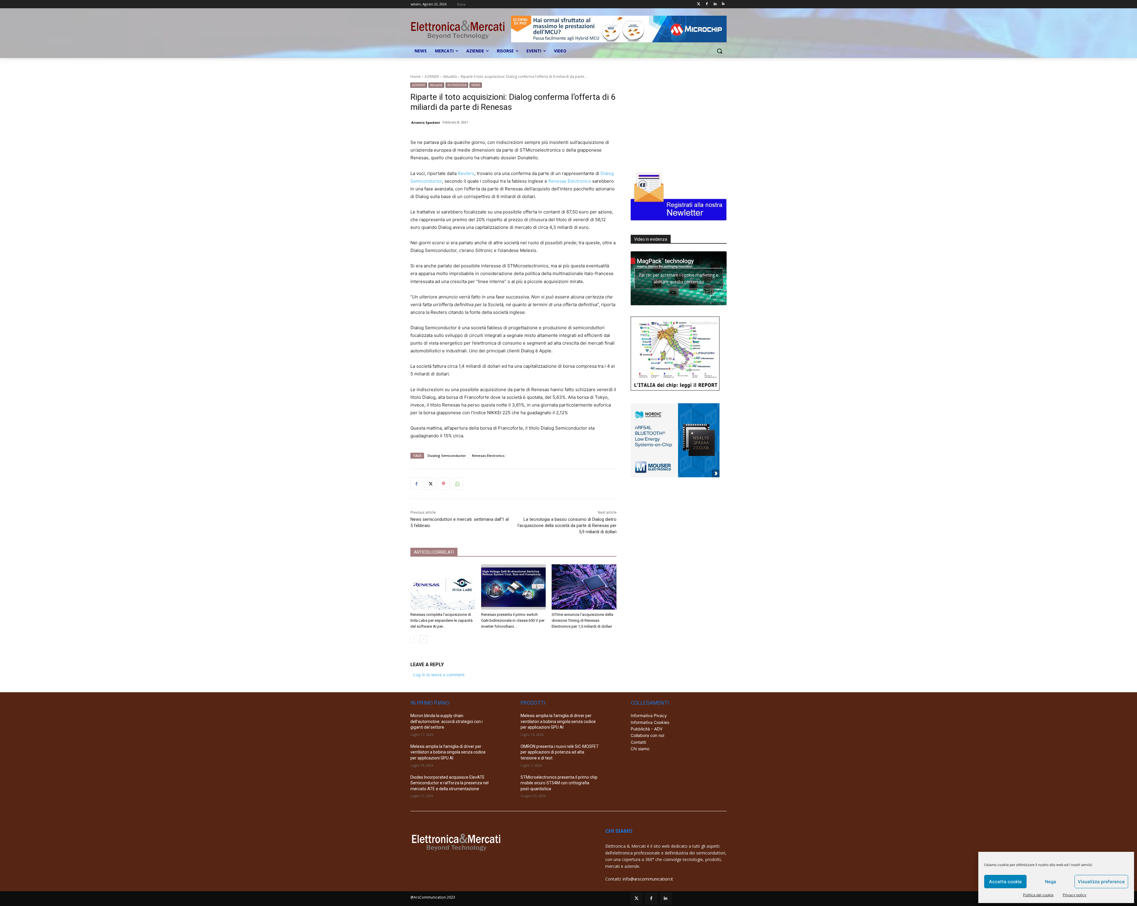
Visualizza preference (1101, 881)
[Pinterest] (443, 484)
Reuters (466, 173)
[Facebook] (707, 4)
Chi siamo (640, 748)
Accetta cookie (1005, 881)
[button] (719, 51)
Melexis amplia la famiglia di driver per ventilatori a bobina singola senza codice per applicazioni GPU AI (448, 752)
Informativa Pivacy (649, 715)
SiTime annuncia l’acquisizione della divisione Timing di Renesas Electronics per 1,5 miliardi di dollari (582, 620)
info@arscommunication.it (648, 879)
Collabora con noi (647, 735)
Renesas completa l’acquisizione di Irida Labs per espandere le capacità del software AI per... (441, 620)
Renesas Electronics (569, 181)
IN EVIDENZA (456, 85)
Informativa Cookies (650, 722)
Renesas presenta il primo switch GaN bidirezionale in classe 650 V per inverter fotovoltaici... (513, 620)
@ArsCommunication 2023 (432, 897)
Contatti (638, 742)
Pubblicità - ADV (646, 728)
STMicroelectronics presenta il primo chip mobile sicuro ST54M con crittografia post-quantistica (559, 783)
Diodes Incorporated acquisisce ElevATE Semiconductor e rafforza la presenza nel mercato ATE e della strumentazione (449, 783)
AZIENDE (432, 76)
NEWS (475, 85)
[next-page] (423, 639)
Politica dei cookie (1038, 895)
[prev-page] (414, 639)
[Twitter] (698, 4)
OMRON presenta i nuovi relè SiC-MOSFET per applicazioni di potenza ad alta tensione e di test (560, 752)
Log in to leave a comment (439, 674)
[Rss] (723, 4)
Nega (1050, 881)
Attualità (450, 76)
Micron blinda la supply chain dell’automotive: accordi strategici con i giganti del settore (446, 721)
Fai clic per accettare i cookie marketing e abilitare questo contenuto (678, 278)
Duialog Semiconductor (447, 455)
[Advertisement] (675, 120)
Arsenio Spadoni (425, 122)
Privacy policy (1074, 895)
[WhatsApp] (457, 484)
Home (415, 76)
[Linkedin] (715, 4)
